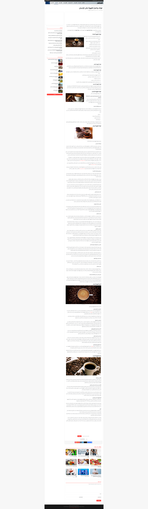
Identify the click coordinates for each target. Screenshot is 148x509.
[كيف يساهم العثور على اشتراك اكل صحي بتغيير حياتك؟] (95, 462)
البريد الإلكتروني (99, 497)
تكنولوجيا (70, 2)
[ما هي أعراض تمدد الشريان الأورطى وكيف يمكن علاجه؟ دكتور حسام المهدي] (95, 472)
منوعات (75, 2)
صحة (56, 2)
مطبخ (52, 2)
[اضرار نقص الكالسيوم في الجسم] (60, 70)
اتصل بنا (78, 507)
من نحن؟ (70, 507)
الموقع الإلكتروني (81, 497)
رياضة (79, 2)
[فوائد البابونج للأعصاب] (60, 81)
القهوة (91, 312)
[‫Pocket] (75, 442)
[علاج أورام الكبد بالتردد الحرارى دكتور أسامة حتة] (71, 472)
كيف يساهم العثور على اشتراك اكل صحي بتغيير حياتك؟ (96, 466)
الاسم (100, 493)
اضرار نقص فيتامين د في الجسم (54, 73)
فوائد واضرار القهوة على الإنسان (54, 86)
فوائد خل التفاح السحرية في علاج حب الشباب (71, 465)
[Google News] (82, 439)
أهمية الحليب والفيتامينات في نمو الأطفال (84, 464)
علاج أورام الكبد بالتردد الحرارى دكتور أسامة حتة (72, 476)
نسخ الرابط (79, 436)
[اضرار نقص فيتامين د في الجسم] (60, 74)
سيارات (60, 2)
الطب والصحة (98, 5)
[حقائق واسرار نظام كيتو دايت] (71, 452)
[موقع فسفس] (100, 3)
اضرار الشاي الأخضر (55, 90)
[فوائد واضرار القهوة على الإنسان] (60, 87)
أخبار (82, 2)
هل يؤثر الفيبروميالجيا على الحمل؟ (85, 475)
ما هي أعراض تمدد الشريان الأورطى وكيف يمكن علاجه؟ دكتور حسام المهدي (96, 476)
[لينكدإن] (82, 442)
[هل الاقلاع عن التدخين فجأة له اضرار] (60, 77)
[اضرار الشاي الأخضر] (60, 91)
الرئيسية (101, 5)
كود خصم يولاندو (93, 164)
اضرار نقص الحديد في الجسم (54, 62)
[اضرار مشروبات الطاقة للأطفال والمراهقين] (60, 60)
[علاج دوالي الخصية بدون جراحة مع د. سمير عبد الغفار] (83, 452)
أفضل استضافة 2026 (95, 0)
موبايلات (64, 2)
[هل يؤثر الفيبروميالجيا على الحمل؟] (83, 472)
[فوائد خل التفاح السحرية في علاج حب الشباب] (71, 462)
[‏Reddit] (77, 442)
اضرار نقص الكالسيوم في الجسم (54, 69)
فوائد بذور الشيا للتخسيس (55, 83)
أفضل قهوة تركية (82, 160)
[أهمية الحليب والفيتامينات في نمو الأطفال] (83, 461)
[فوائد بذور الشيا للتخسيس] (60, 84)
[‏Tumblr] (81, 442)
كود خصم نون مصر (82, 168)
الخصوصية (76, 507)
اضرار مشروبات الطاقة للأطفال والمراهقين (53, 59)
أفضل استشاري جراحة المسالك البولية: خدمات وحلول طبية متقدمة (95, 456)
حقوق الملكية (73, 507)
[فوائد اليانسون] (60, 67)
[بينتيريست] (79, 442)
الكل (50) (55, 94)
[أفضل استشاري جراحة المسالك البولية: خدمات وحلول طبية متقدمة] (95, 452)
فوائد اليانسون (56, 66)
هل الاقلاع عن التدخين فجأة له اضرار (53, 76)
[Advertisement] (83, 17)
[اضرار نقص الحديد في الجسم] (60, 63)
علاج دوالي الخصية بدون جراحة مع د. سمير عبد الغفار (83, 456)
